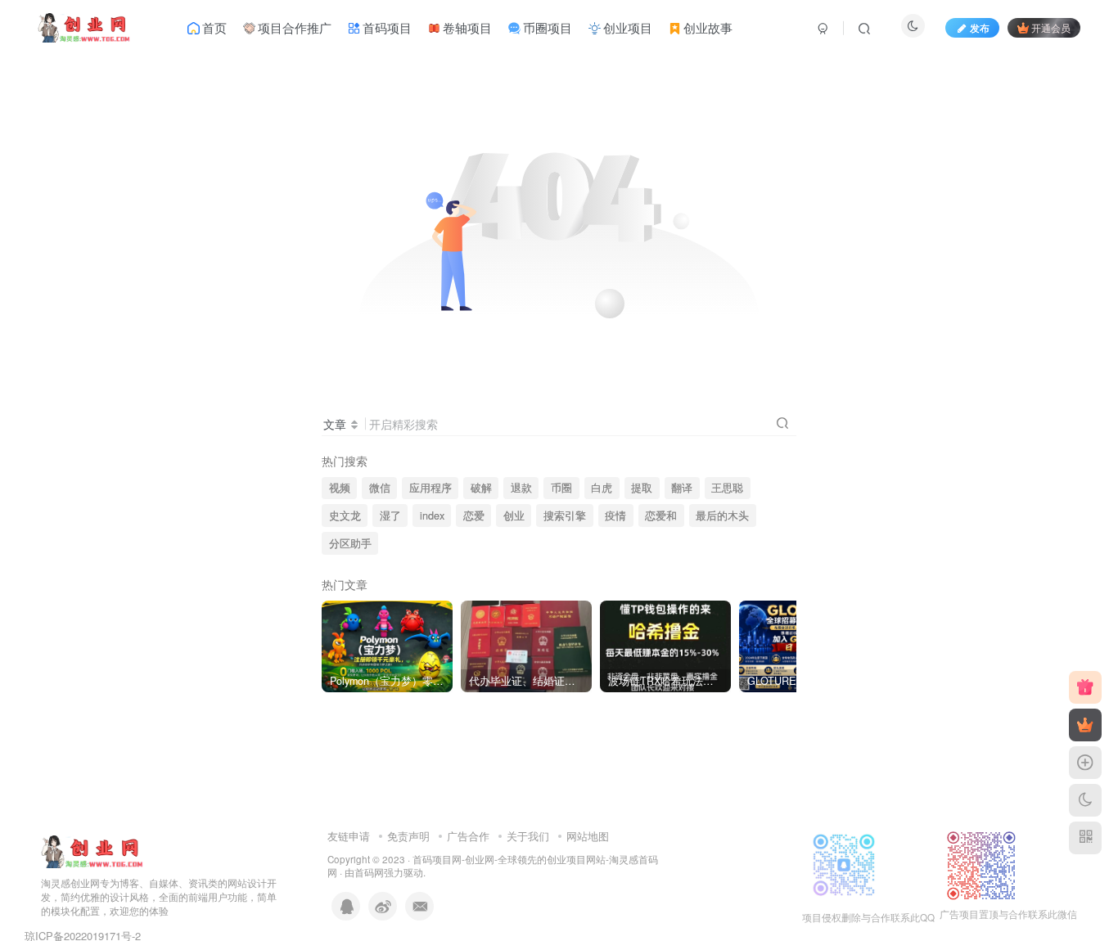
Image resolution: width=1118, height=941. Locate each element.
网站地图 (587, 836)
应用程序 (430, 487)
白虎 (601, 487)
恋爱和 (661, 515)
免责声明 (408, 836)
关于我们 (528, 836)
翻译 (681, 487)
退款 (521, 487)
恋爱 (474, 515)
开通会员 (1051, 27)
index (432, 515)
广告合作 (468, 836)
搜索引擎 (564, 515)
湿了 (390, 515)
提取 (641, 487)
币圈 (561, 487)
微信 (379, 487)
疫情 (615, 515)
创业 (514, 515)
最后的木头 (722, 515)
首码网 (369, 872)
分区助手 (350, 543)
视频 (339, 487)
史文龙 (345, 515)
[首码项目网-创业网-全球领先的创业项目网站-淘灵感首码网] (92, 850)
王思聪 (727, 487)
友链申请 (348, 836)
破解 (481, 487)
